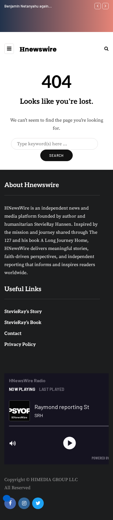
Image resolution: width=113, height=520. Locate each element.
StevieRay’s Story (23, 311)
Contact (12, 333)
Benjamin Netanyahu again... (28, 6)
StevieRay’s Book (22, 322)
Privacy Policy (20, 344)
